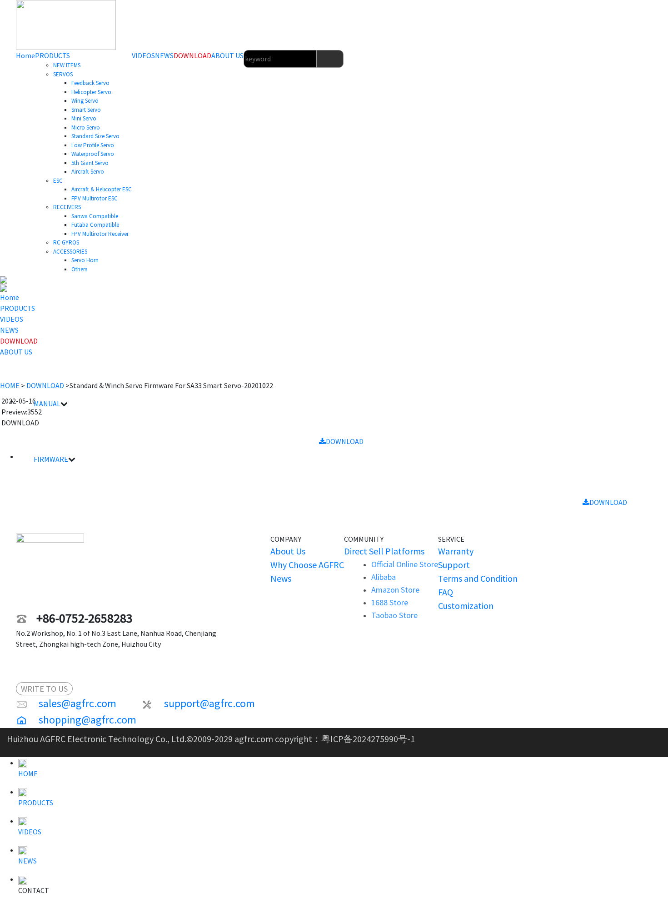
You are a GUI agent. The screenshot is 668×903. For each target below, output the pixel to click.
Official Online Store (404, 564)
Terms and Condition (478, 578)
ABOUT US (227, 55)
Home (25, 55)
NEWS (164, 55)
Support (454, 564)
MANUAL (47, 403)
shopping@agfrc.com (87, 720)
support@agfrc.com (209, 703)
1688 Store (389, 602)
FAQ (445, 592)
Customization (466, 605)
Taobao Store (394, 615)
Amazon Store (395, 589)
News (280, 578)
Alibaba (383, 577)
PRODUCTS (52, 55)
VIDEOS (143, 55)
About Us (287, 551)
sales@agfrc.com (79, 703)
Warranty (456, 551)
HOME (10, 385)
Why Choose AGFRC (307, 564)
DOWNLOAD (192, 55)
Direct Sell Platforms (384, 551)
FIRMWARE (51, 459)
